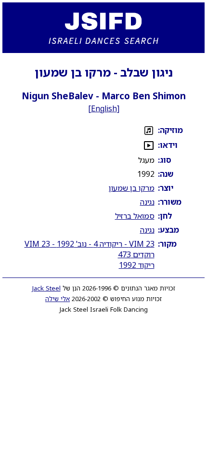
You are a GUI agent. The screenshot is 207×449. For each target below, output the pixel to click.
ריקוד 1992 (137, 265)
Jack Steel (46, 288)
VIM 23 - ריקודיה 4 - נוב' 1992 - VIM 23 (90, 243)
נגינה (147, 202)
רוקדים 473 (136, 254)
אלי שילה (57, 298)
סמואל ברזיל (135, 216)
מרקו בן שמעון (132, 188)
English (104, 108)
